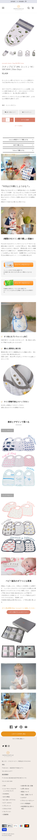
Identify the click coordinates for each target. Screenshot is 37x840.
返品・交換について (27, 794)
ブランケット (7, 805)
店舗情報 (5, 814)
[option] (5, 53)
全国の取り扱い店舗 (27, 785)
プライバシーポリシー (27, 800)
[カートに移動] (33, 8)
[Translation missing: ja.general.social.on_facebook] (11, 727)
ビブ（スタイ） (7, 802)
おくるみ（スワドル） (9, 799)
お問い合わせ (25, 788)
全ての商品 (6, 797)
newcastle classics (7, 63)
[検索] (28, 8)
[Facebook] (6, 746)
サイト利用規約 (25, 803)
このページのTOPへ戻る (18, 734)
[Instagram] (9, 746)
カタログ (23, 797)
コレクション (7, 811)
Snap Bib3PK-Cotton (18, 63)
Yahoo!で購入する (18, 150)
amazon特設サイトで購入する (18, 139)
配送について (25, 791)
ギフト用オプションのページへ (19, 612)
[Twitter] (3, 746)
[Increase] (12, 120)
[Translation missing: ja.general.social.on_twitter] (16, 727)
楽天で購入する (18, 145)
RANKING (6, 794)
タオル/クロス (7, 808)
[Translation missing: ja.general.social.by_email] (25, 727)
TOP (4, 785)
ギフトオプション (27, 112)
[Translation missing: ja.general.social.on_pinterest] (21, 727)
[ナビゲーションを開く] (3, 8)
